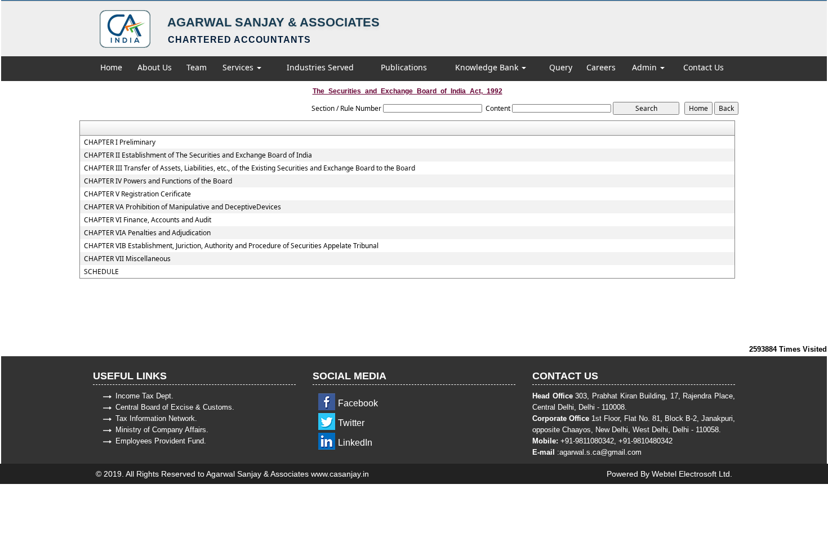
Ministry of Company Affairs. (161, 429)
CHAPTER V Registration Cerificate (137, 194)
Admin (645, 67)
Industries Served (320, 67)
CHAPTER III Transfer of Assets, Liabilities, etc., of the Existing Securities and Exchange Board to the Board (249, 168)
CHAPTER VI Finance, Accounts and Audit (147, 220)
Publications (404, 67)
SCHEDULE (101, 271)
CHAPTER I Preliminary (119, 142)
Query (560, 67)
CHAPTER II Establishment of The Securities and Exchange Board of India (198, 155)
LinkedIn (355, 442)
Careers (601, 67)
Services (239, 67)
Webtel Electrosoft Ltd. (692, 473)
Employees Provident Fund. (160, 441)
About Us (154, 67)
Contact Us (703, 67)
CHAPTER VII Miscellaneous (127, 258)
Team (196, 67)
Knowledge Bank (487, 67)
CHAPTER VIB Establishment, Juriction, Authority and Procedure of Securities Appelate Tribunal (231, 245)
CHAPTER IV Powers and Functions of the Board (158, 181)
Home (111, 67)
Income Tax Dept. (144, 396)
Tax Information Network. (156, 418)
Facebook (358, 403)
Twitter (351, 423)
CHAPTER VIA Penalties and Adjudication (147, 232)
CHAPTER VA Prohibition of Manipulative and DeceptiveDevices (182, 207)
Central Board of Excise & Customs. (174, 407)
